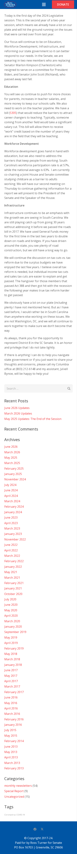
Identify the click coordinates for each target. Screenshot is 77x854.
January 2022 (13, 567)
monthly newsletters (18, 786)
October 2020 (13, 594)
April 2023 (11, 523)
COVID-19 (20, 814)
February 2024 (14, 507)
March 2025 (12, 463)
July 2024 (10, 485)
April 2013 (11, 757)
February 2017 (14, 692)
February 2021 (14, 583)
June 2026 (11, 447)
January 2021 (13, 588)
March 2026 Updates (18, 413)
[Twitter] (42, 829)
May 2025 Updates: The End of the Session (32, 419)
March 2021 (12, 578)
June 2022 (11, 545)
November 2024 (15, 479)
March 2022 (12, 556)
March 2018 (12, 659)
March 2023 (12, 528)
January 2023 (13, 534)
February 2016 (14, 719)
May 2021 (10, 572)
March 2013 (12, 763)
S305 (13, 113)
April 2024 (11, 496)
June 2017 (11, 670)
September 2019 (15, 632)
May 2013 (10, 752)
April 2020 (11, 616)
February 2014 (14, 741)
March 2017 (12, 686)
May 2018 (10, 654)
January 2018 (13, 665)
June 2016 (11, 697)
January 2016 (13, 725)
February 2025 (14, 468)
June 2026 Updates (17, 408)
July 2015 (10, 730)
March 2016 (12, 714)
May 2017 (10, 676)
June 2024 (11, 490)
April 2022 (11, 550)
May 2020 (10, 610)
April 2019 (11, 643)
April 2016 (11, 708)
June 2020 (11, 605)
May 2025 (10, 458)
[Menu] (44, 4)
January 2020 (13, 627)
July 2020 (10, 599)
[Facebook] (34, 829)
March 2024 (12, 501)
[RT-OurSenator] (10, 4)
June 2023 (11, 517)
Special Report (14, 791)
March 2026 (12, 452)
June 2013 (11, 747)
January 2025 (13, 474)
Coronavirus (10, 814)
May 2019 (10, 637)
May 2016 (10, 703)
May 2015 (10, 736)
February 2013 (14, 768)
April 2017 (11, 681)
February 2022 (14, 561)
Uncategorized (14, 797)
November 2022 (15, 539)
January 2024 (13, 512)
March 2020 (12, 621)
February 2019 (14, 648)
